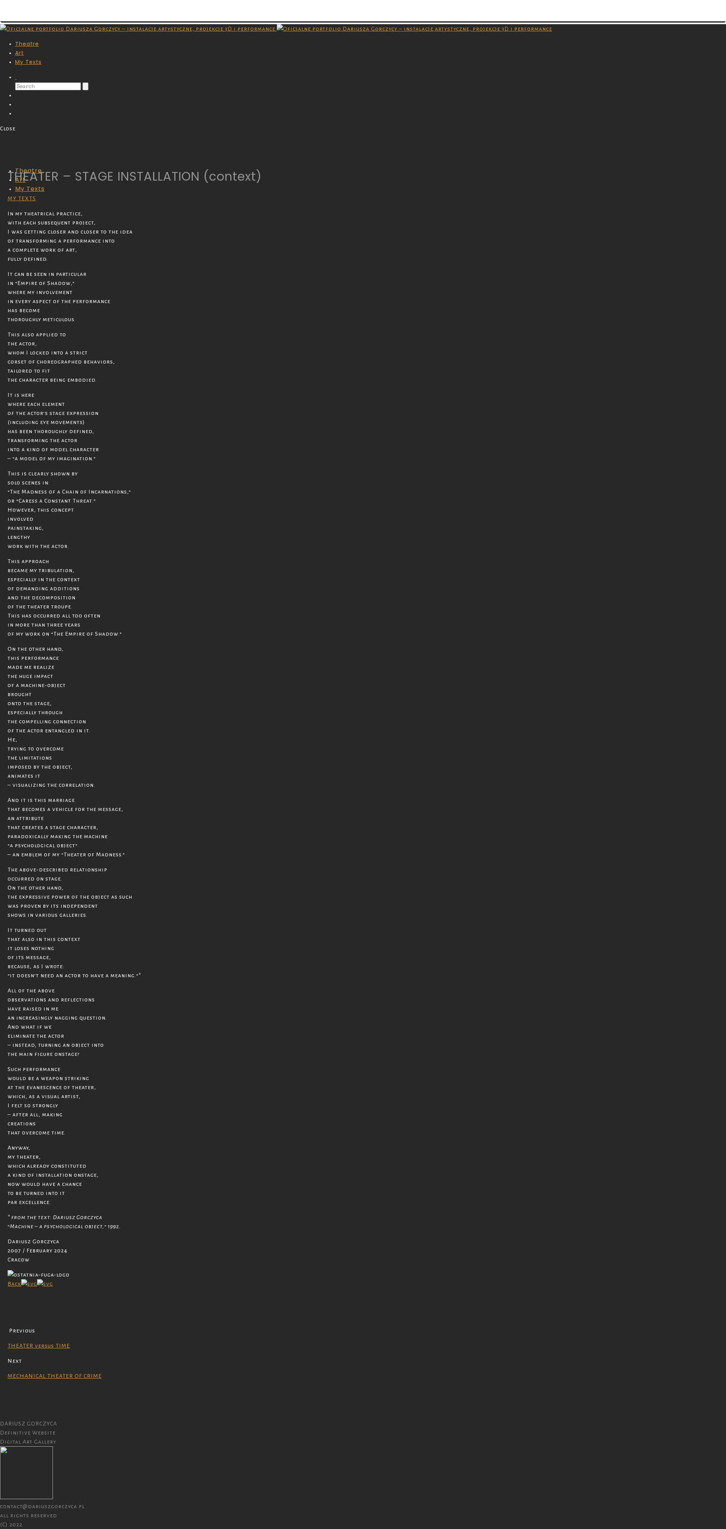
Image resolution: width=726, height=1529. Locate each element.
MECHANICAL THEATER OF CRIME (55, 1376)
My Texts (28, 62)
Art (19, 53)
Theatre (27, 44)
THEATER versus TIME (39, 1346)
